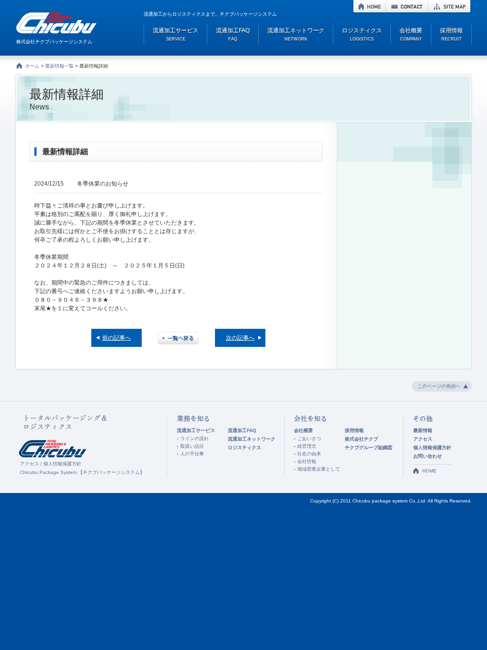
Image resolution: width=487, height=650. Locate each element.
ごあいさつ (309, 438)
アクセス (29, 463)
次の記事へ (240, 338)
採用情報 (354, 430)
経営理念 (306, 446)
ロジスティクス (244, 447)
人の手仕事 (192, 453)
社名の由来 (309, 453)
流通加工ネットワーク (251, 439)
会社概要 (303, 430)
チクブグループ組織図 (368, 447)
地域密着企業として (318, 469)
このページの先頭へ (439, 386)
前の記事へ (116, 338)
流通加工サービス (196, 430)
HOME (369, 6)
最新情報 (422, 430)
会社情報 (306, 461)
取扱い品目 (192, 446)
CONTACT (407, 6)
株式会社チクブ (361, 439)
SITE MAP (449, 6)
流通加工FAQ (242, 430)
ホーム (32, 66)
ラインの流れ (194, 438)
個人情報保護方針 (62, 463)
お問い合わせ (427, 456)
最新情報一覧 (59, 66)
